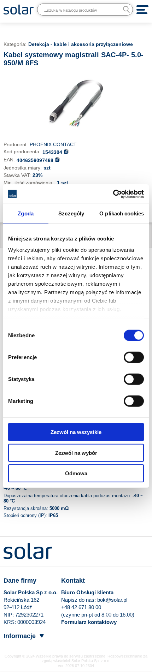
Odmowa (76, 473)
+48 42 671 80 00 (81, 607)
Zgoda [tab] (26, 213)
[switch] (134, 357)
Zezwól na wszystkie (76, 432)
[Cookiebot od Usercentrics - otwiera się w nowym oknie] (113, 193)
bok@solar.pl (112, 600)
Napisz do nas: (79, 600)
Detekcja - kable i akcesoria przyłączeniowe (80, 44)
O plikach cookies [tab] (121, 213)
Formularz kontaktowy (89, 622)
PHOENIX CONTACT (53, 144)
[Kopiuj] (66, 151)
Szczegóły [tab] (71, 213)
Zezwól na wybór (76, 453)
